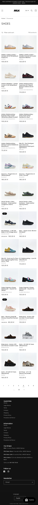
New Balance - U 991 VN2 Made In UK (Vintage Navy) (9, 231)
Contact (6, 410)
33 (19, 390)
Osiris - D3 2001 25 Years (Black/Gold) (8, 372)
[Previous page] (4, 386)
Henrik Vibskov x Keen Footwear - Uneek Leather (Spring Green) (26, 203)
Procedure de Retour (9, 417)
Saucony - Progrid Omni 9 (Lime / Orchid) (27, 174)
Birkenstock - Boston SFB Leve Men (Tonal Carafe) (26, 317)
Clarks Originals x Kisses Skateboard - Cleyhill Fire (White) (9, 289)
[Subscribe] (32, 482)
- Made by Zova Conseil (23, 503)
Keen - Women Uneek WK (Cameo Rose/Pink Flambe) (9, 317)
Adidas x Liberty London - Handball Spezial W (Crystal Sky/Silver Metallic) (27, 56)
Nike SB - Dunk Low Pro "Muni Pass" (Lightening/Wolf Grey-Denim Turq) (9, 260)
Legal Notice (7, 405)
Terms (5, 407)
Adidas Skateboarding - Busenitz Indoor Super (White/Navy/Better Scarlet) (9, 116)
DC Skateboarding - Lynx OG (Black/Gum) (27, 259)
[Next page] (24, 390)
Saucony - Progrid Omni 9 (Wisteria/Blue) (9, 174)
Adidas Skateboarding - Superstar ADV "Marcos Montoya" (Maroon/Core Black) (26, 86)
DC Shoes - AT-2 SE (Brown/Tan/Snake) (25, 372)
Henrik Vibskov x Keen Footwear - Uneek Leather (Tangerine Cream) (8, 203)
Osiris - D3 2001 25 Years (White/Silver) (26, 345)
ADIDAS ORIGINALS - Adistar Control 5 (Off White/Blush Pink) (9, 85)
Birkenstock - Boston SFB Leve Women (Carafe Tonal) (9, 345)
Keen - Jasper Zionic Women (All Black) (27, 231)
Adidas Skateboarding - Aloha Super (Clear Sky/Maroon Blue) (26, 116)
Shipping (6, 412)
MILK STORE (16, 503)
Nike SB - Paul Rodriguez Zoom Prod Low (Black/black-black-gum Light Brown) (26, 145)
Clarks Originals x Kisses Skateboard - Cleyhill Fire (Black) (26, 289)
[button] (2, 11)
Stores (5, 403)
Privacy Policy (7, 415)
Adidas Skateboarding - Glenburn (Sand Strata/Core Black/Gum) (9, 145)
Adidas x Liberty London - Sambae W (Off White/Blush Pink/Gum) (9, 56)
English (18, 498)
